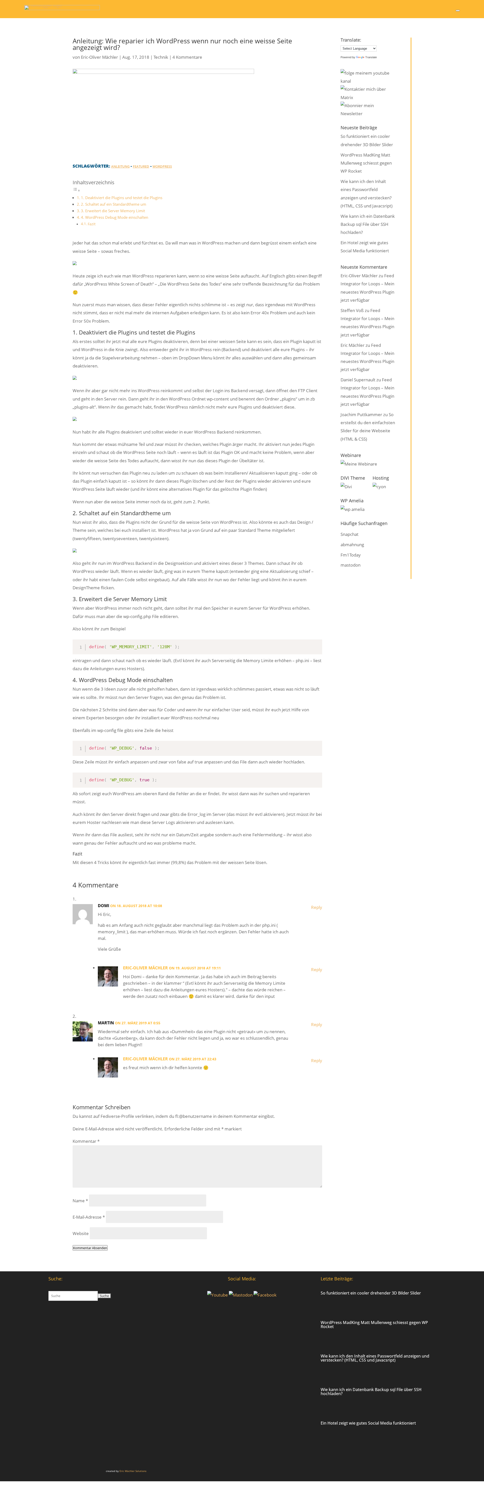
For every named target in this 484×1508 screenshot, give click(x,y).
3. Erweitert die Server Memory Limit (113, 210)
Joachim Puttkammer (361, 414)
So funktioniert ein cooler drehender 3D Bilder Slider (371, 1293)
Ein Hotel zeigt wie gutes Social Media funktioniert (368, 1423)
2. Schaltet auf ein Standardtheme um (113, 204)
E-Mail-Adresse (89, 1217)
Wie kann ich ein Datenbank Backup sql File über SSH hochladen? (368, 224)
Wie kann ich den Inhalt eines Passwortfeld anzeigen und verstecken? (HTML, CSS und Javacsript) (375, 1358)
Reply (316, 907)
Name (80, 1201)
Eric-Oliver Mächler (99, 57)
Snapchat (349, 534)
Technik (161, 57)
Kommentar (86, 1141)
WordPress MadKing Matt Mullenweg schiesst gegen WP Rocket (366, 163)
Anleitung (120, 166)
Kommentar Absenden (90, 1248)
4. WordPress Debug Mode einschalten (114, 217)
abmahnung (352, 544)
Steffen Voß (352, 310)
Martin (106, 1023)
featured (141, 166)
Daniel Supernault (358, 380)
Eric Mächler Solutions (132, 1471)
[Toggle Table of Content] (76, 190)
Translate (371, 57)
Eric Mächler (353, 345)
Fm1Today (351, 555)
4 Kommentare (187, 57)
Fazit (92, 224)
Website (81, 1233)
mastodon (350, 565)
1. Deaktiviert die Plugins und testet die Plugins (121, 197)
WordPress (162, 166)
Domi (103, 905)
